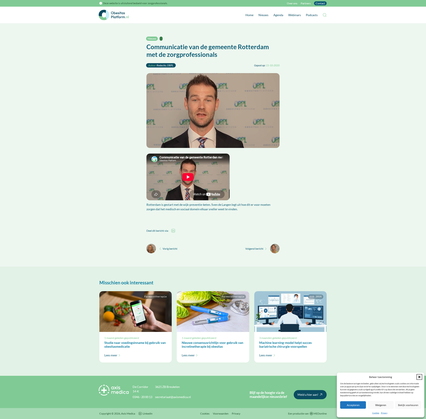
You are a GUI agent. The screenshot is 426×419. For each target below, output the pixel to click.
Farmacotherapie (155, 297)
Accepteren (353, 405)
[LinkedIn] (173, 230)
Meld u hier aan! (308, 394)
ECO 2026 (316, 297)
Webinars (294, 15)
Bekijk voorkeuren (408, 405)
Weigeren (380, 405)
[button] (419, 377)
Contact (320, 3)
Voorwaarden (220, 413)
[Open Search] (325, 15)
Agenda (278, 15)
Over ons (292, 3)
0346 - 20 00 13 (142, 397)
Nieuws (263, 15)
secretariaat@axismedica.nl (173, 397)
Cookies (375, 413)
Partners (306, 3)
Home (249, 15)
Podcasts (312, 15)
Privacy (384, 413)
